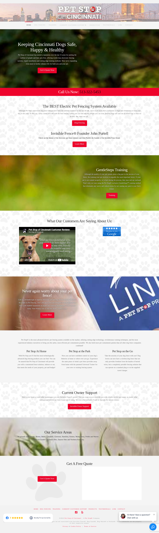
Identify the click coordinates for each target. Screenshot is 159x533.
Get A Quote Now (47, 70)
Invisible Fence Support (79, 406)
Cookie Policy (76, 526)
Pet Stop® (89, 518)
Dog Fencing (79, 123)
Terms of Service (90, 526)
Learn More (79, 144)
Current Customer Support (74, 509)
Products (93, 509)
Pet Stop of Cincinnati (73, 518)
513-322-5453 (90, 92)
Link (114, 509)
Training (112, 195)
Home (36, 509)
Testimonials (105, 509)
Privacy (66, 526)
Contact (121, 509)
